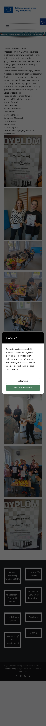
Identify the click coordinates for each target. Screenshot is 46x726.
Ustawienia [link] (23, 381)
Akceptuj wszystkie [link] (23, 387)
